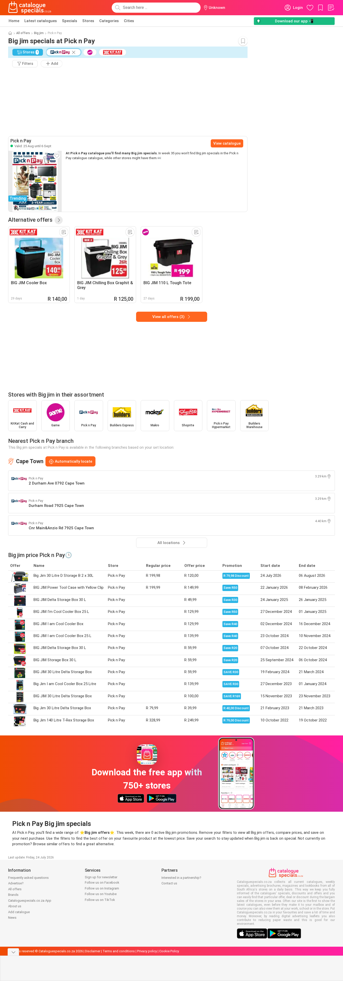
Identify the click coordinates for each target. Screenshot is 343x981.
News (12, 917)
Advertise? (16, 883)
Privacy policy (147, 951)
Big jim (39, 33)
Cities (129, 21)
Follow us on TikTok (100, 900)
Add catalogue (19, 912)
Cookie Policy (169, 951)
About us (14, 906)
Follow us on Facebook (102, 882)
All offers (23, 33)
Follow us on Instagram (102, 888)
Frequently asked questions (28, 878)
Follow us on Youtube (101, 894)
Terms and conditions (119, 951)
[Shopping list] (331, 8)
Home (14, 21)
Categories (109, 21)
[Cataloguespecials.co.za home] (29, 7)
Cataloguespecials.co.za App (29, 900)
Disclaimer (92, 951)
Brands (13, 895)
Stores (88, 21)
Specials (69, 21)
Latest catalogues (40, 21)
